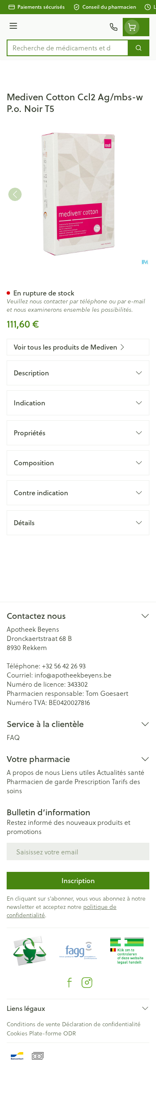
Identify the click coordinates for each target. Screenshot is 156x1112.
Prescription (92, 781)
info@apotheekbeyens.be (73, 675)
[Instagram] (87, 982)
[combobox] (68, 48)
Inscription (78, 880)
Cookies (17, 1033)
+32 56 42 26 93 (64, 665)
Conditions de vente (33, 1024)
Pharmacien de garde (40, 781)
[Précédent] (15, 194)
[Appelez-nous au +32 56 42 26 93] (113, 27)
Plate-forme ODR (52, 1033)
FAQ (13, 737)
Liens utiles (78, 772)
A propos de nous (33, 772)
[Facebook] (69, 982)
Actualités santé (120, 772)
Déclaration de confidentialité (101, 1024)
